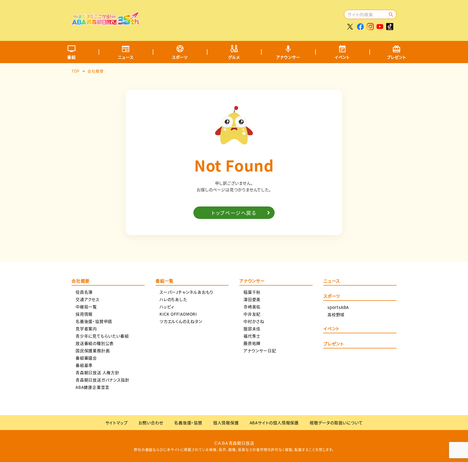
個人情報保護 (226, 423)
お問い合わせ (150, 423)
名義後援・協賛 (188, 423)
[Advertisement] (244, 17)
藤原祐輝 (252, 343)
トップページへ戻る (234, 212)
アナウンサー (288, 57)
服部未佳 (252, 328)
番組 (71, 57)
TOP (75, 71)
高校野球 (335, 314)
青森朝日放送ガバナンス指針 (102, 380)
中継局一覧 (86, 306)
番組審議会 (86, 358)
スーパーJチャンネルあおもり (186, 292)
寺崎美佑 (252, 306)
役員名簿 (84, 292)
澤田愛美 (252, 299)
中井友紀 (252, 314)
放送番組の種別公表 (95, 343)
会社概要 (81, 281)
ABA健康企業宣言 (92, 387)
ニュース (125, 57)
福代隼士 (252, 336)
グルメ (234, 57)
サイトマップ (116, 423)
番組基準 (84, 365)
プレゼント (396, 57)
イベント (342, 57)
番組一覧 (164, 281)
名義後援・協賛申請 (94, 321)
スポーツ (180, 57)
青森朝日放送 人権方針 (97, 372)
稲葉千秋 (252, 292)
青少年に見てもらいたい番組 (102, 336)
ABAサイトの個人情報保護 (274, 423)
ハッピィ (167, 306)
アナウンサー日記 (259, 350)
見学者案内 (86, 328)
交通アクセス (87, 299)
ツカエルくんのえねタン (181, 321)
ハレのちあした (173, 299)
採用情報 (84, 314)
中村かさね (253, 321)
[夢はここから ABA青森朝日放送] (105, 21)
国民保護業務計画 (93, 350)
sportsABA (338, 307)
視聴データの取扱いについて (336, 423)
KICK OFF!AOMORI (178, 314)
